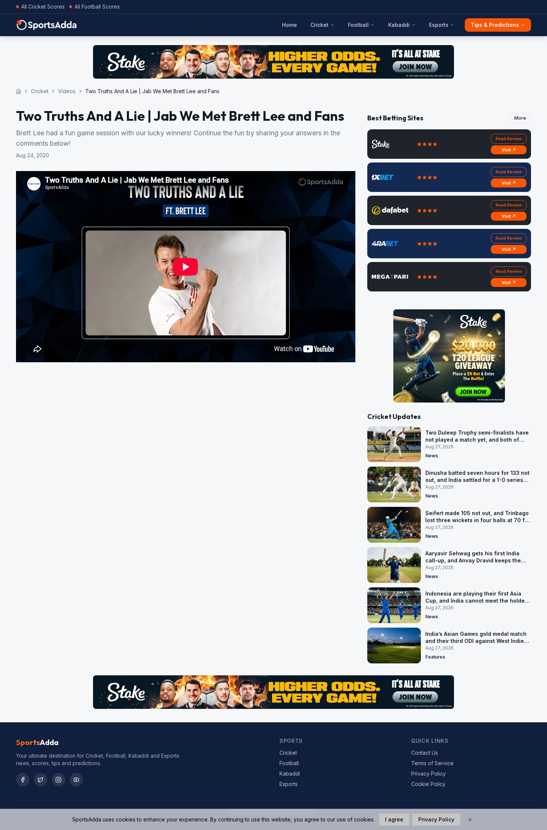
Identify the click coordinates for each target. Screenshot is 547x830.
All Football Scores (97, 6)
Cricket (319, 25)
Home (289, 25)
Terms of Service (432, 763)
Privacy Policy (428, 773)
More (520, 118)
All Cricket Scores (43, 6)
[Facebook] (22, 779)
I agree (394, 819)
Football (358, 25)
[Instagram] (58, 779)
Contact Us (424, 752)
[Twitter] (40, 779)
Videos (67, 91)
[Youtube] (76, 779)
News (431, 455)
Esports (438, 25)
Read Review (509, 138)
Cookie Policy (428, 784)
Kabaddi (399, 25)
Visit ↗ (509, 149)
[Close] (470, 819)
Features (435, 657)
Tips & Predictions (495, 25)
